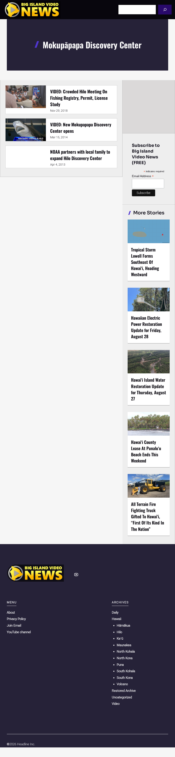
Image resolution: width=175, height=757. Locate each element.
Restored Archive (124, 691)
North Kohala (126, 651)
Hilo (119, 632)
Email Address (143, 176)
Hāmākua (123, 625)
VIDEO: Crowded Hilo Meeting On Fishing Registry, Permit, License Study (79, 97)
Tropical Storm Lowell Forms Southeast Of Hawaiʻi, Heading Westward (145, 262)
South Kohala (126, 671)
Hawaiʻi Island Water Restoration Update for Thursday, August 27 (148, 389)
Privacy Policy (16, 619)
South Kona (125, 678)
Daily (115, 612)
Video (116, 704)
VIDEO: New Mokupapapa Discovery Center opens (80, 127)
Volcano (122, 684)
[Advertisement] (149, 106)
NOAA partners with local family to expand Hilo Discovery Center (80, 154)
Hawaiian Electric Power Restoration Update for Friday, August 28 (146, 327)
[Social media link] (76, 574)
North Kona (125, 658)
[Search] (165, 9)
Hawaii (116, 619)
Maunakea (124, 645)
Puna (120, 665)
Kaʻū (120, 638)
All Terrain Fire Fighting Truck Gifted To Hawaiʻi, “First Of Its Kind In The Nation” (147, 516)
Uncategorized (122, 697)
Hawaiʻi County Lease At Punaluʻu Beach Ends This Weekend (146, 451)
